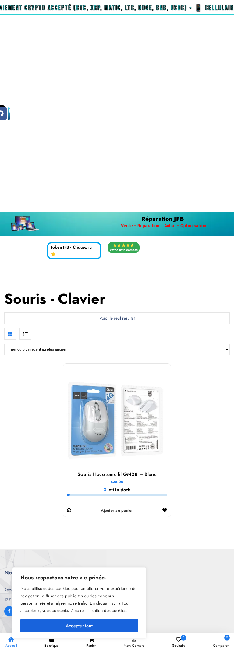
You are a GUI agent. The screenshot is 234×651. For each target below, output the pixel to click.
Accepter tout (79, 626)
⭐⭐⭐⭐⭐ (123, 247)
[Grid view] (10, 333)
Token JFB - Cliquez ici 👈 (72, 250)
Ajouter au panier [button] (117, 510)
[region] (79, 603)
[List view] (25, 333)
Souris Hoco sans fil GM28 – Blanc (116, 474)
